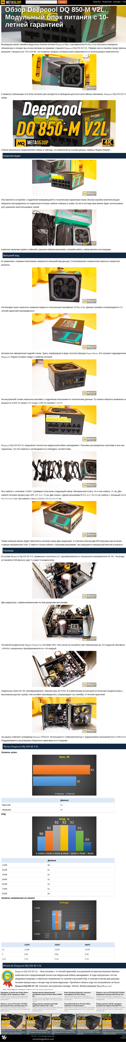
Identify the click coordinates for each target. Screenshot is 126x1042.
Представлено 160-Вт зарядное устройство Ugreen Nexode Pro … (110, 1005)
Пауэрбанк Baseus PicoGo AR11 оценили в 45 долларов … (77, 1005)
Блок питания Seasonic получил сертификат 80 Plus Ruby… (77, 993)
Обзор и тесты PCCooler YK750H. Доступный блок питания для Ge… (15, 1005)
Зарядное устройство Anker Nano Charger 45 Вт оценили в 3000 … (14, 993)
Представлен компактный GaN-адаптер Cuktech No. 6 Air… (45, 1005)
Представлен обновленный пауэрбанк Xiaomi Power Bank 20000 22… (47, 994)
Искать (62, 2)
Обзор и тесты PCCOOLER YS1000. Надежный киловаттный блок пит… (110, 993)
